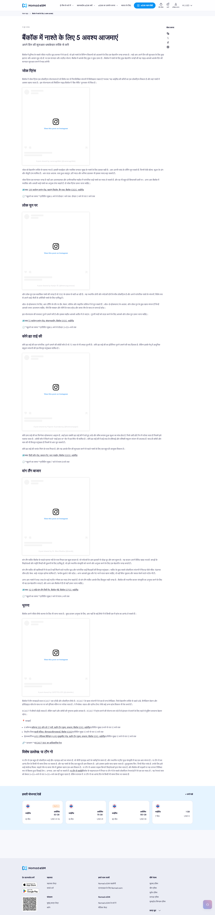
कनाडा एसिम (154, 897)
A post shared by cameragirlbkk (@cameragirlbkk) (56, 161)
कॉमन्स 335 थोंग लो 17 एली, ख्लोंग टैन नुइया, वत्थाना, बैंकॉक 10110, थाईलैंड (61, 727)
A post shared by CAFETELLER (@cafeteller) (56, 692)
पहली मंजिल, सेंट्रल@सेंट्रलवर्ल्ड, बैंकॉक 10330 (53, 732)
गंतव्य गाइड (25, 13)
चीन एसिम (153, 888)
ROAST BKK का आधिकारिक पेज (48, 743)
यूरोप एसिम (153, 892)
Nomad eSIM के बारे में (107, 903)
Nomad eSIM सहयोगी (107, 883)
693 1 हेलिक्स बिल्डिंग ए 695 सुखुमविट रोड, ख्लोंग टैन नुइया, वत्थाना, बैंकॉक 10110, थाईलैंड (69, 736)
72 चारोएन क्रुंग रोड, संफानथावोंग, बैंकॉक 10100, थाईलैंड (51, 320)
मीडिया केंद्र (102, 907)
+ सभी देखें (189, 794)
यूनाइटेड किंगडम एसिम (157, 901)
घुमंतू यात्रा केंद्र (53, 903)
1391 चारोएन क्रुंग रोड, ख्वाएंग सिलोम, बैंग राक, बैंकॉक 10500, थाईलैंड (56, 189)
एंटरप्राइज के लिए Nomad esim (110, 888)
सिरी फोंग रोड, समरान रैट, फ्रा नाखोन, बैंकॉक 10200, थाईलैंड (53, 455)
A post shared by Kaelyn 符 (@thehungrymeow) (56, 286)
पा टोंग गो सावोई (76, 770)
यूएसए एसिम (154, 883)
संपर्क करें (50, 888)
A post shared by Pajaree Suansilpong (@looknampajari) (56, 427)
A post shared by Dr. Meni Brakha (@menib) (56, 551)
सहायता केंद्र (51, 883)
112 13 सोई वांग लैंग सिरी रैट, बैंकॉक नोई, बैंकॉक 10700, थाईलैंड (53, 589)
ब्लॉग (48, 907)
